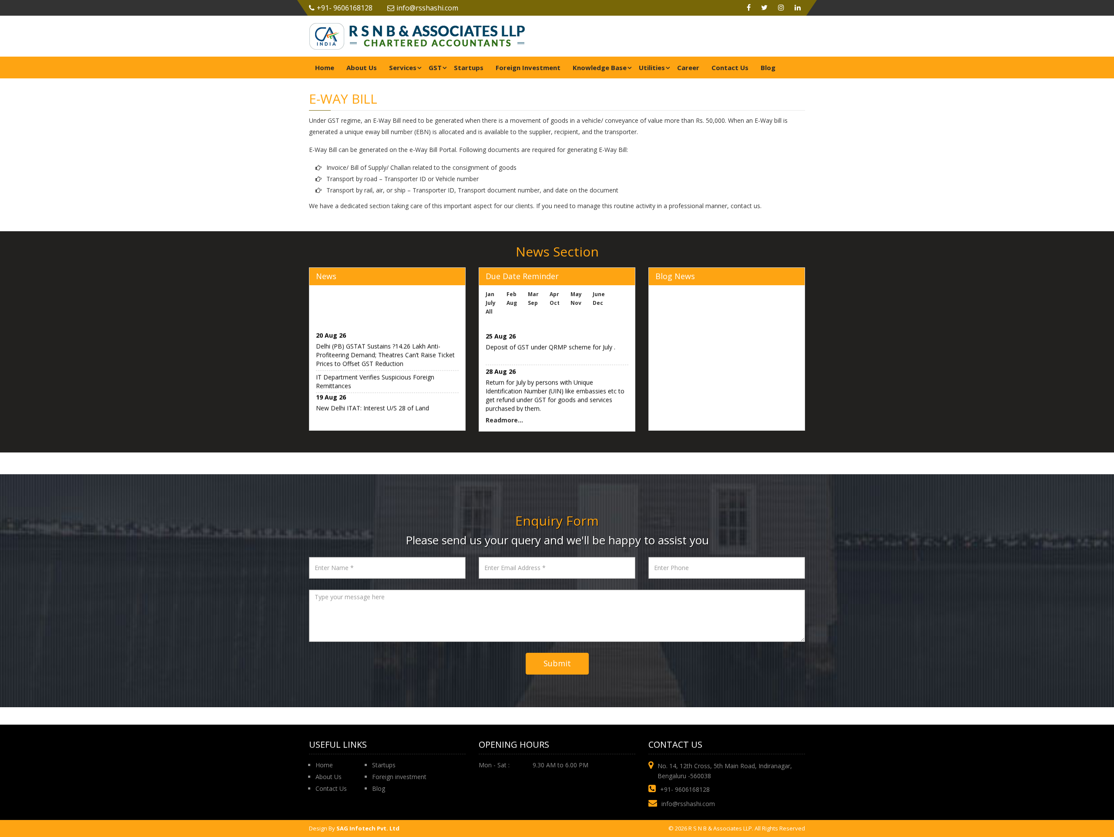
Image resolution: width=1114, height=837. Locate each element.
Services (402, 67)
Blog (768, 67)
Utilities (652, 67)
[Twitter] (764, 7)
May (576, 294)
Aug (512, 303)
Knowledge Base (600, 67)
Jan (490, 294)
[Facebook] (748, 7)
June (599, 294)
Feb (512, 294)
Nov (575, 303)
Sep (533, 303)
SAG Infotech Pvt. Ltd (367, 828)
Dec (598, 303)
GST (435, 67)
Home (324, 67)
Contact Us (729, 67)
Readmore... (504, 420)
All (489, 311)
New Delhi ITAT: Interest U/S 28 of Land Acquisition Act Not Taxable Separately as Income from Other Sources (386, 412)
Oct (555, 303)
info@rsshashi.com (427, 8)
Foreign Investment (528, 67)
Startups (468, 67)
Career (688, 67)
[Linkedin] (797, 7)
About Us (361, 67)
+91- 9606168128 (344, 8)
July (491, 303)
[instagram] (781, 7)
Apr (554, 294)
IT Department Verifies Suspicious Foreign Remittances (375, 376)
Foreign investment (399, 777)
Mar (533, 294)
